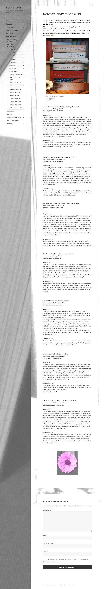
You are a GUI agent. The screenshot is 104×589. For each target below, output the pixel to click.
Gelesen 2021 (12, 65)
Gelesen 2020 (12, 68)
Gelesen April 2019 (15, 101)
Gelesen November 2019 (15, 79)
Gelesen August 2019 (16, 89)
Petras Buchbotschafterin (13, 117)
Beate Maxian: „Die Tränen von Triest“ (55, 354)
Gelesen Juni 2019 (15, 95)
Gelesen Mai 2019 (15, 98)
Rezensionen (9, 33)
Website (46, 551)
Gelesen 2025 (12, 53)
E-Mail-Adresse (49, 543)
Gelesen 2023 (12, 59)
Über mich (9, 24)
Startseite (8, 21)
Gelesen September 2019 (17, 86)
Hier (44, 392)
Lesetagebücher (10, 27)
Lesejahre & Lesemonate (11, 45)
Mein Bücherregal (11, 37)
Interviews (9, 114)
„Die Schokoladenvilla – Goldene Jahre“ (66, 203)
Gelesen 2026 (12, 50)
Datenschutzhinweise (12, 120)
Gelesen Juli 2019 (15, 92)
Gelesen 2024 (12, 56)
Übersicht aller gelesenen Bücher (14, 40)
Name (45, 535)
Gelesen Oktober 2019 (16, 83)
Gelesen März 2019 (15, 105)
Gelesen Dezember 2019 (16, 75)
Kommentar (47, 510)
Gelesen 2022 (12, 62)
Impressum (9, 123)
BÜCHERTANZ (13, 7)
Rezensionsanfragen (12, 30)
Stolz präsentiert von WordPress (66, 585)
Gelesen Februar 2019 (16, 108)
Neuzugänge (10, 111)
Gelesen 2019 (13, 71)
